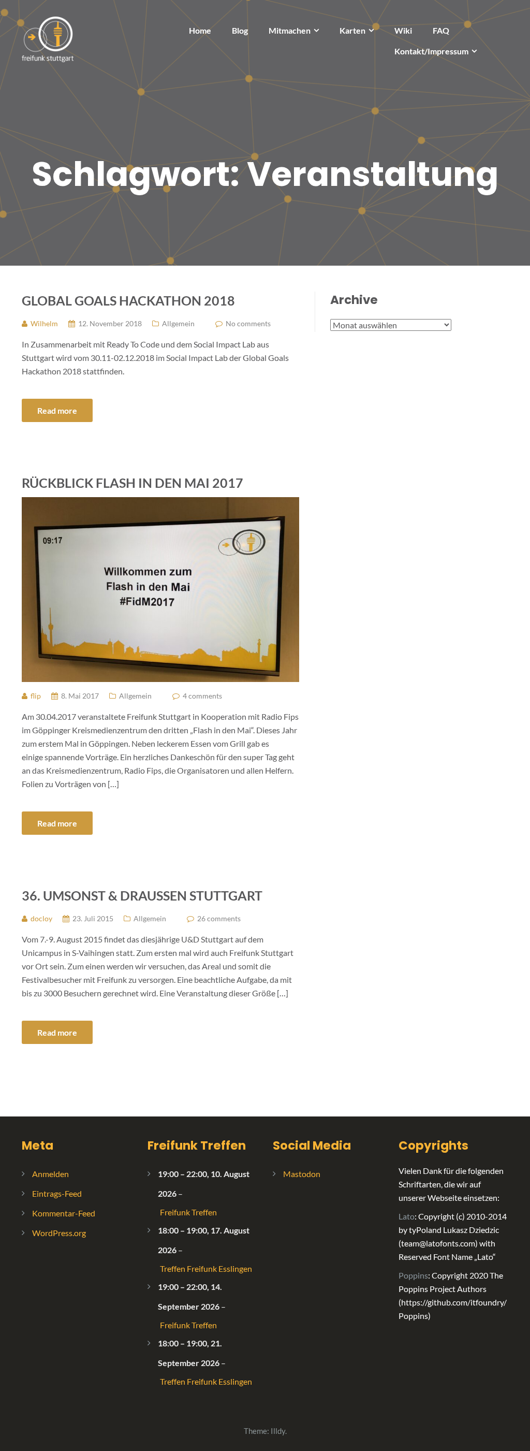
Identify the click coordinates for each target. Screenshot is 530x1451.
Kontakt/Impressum (431, 51)
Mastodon (301, 1174)
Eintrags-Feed (57, 1193)
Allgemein (178, 323)
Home (200, 30)
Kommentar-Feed (63, 1213)
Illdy (278, 1430)
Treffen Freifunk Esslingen (206, 1268)
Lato (407, 1216)
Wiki (403, 30)
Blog (240, 30)
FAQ (441, 30)
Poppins (413, 1275)
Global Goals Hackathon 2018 (128, 300)
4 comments (202, 695)
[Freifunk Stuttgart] (47, 38)
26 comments (219, 918)
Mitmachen (290, 30)
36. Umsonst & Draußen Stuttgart (142, 895)
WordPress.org (59, 1233)
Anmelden (50, 1174)
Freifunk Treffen (197, 1145)
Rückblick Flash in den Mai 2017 (132, 482)
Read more (57, 410)
